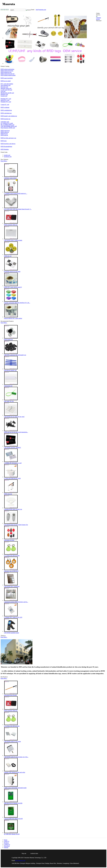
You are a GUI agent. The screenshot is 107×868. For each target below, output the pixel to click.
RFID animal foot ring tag (7, 73)
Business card (4, 94)
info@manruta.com (41, 9)
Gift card (3, 91)
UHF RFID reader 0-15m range (12, 741)
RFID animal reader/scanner (8, 75)
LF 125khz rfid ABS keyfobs (11, 555)
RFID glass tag (8, 494)
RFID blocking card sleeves (8, 143)
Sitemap (6, 847)
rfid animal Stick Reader (10, 695)
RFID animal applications (7, 69)
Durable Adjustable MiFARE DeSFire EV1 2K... (17, 302)
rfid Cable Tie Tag (9, 401)
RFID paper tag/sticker (7, 78)
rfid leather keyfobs (9, 540)
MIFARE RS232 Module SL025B (13, 803)
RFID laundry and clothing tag (9, 116)
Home (2, 12)
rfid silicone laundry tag (10, 370)
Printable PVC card (6, 98)
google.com (7, 155)
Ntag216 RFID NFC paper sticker (13, 318)
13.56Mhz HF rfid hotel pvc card (12, 463)
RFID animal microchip (7, 70)
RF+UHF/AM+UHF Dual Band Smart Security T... (18, 209)
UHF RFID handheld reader (11, 632)
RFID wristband (5, 107)
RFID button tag (8, 339)
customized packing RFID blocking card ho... (16, 602)
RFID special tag (5, 130)
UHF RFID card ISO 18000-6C (12, 447)
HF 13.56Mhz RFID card (7, 124)
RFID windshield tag (6, 110)
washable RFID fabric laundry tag (13, 509)
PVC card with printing (7, 83)
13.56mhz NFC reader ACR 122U (13, 617)
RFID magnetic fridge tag (11, 224)
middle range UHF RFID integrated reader (15, 787)
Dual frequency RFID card (8, 127)
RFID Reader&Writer (6, 146)
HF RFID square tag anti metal (12, 271)
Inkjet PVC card (5, 100)
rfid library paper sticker (10, 178)
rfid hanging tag (8, 385)
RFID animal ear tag (6, 72)
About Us (6, 12)
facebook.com (7, 156)
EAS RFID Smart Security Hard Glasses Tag (16, 524)
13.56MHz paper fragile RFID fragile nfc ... (15, 193)
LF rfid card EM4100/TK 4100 (12, 478)
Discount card (4, 86)
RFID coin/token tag (6, 113)
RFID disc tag (7, 256)
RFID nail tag (4, 135)
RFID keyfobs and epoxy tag (8, 138)
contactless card (5, 121)
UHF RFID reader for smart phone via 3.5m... (16, 757)
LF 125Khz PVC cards (7, 123)
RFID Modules (5, 149)
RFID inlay (4, 141)
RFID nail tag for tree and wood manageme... (16, 432)
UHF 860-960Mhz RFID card (9, 126)
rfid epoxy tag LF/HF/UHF (11, 571)
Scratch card (4, 96)
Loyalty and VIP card (6, 90)
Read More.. (4, 161)
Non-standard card (5, 85)
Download (7, 846)
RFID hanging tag (5, 119)
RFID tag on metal (6, 81)
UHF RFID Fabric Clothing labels (13, 240)
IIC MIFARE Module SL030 (11, 834)
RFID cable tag (5, 132)
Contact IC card (5, 104)
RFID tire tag (4, 133)
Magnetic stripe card (6, 88)
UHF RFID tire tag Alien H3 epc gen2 (14, 416)
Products (12, 12)
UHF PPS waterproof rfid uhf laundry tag (15, 355)
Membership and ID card (7, 93)
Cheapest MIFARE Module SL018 (13, 818)
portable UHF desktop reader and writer (14, 772)
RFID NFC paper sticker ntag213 (13, 287)
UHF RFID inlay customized (11, 586)
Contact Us (18, 12)
